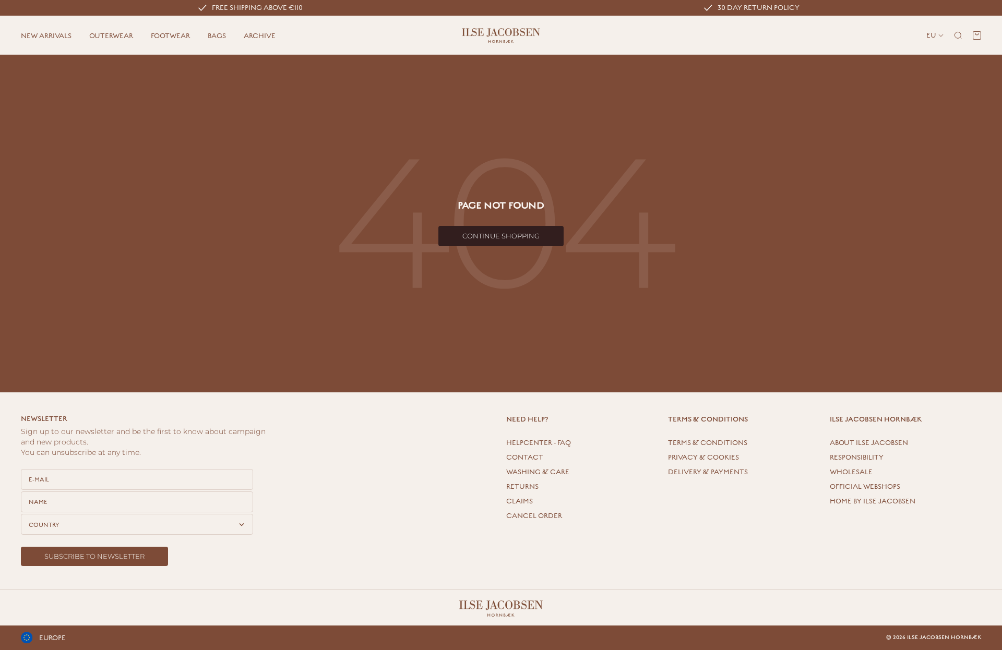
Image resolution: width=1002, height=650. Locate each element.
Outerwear (111, 36)
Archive (260, 36)
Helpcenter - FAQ (538, 443)
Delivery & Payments (708, 472)
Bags (217, 36)
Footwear (170, 36)
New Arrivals (46, 36)
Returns (522, 486)
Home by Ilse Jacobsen (872, 501)
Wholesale (851, 472)
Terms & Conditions (707, 443)
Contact (524, 457)
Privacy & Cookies (703, 457)
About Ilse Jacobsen (869, 443)
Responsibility (857, 457)
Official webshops (865, 486)
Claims (519, 501)
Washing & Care (537, 472)
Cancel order (534, 516)
